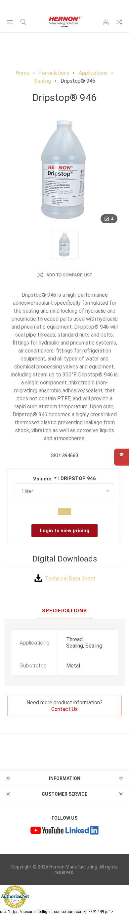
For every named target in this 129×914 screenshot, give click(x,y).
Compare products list (119, 22)
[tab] (64, 611)
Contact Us (64, 709)
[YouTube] (47, 831)
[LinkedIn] (82, 831)
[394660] (64, 244)
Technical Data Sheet (70, 578)
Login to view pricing (64, 531)
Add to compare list (69, 275)
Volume (43, 479)
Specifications (64, 611)
